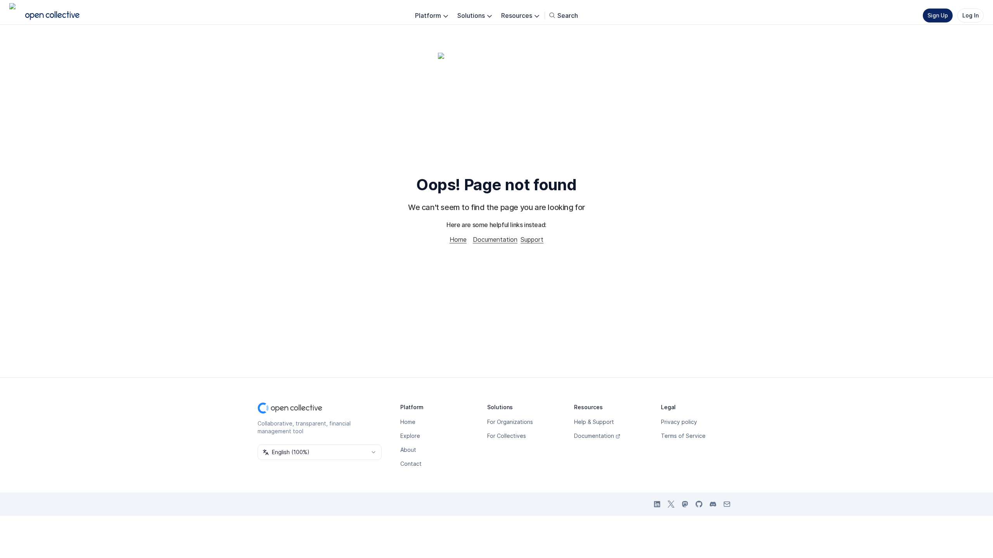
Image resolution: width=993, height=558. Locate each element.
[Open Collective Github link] (699, 504)
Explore (410, 435)
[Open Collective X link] (671, 504)
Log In (970, 15)
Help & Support (594, 421)
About (408, 449)
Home (458, 239)
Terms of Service (683, 435)
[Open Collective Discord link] (713, 504)
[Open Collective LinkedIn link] (657, 504)
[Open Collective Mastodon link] (685, 504)
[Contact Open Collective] (726, 504)
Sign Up (937, 15)
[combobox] (320, 452)
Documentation (495, 239)
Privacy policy (679, 421)
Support (532, 239)
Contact (411, 463)
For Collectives (506, 435)
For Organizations (510, 421)
